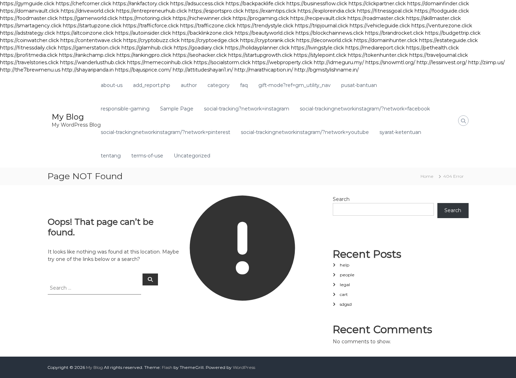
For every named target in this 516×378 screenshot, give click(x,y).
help (344, 265)
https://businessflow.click (316, 3)
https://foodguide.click (442, 11)
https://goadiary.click (199, 48)
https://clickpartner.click (377, 3)
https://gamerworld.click (88, 18)
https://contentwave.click (91, 40)
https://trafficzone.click (208, 25)
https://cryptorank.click (267, 40)
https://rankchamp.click (87, 55)
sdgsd (346, 304)
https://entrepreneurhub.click (151, 11)
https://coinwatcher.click (29, 40)
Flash (167, 367)
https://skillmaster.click (433, 18)
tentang (111, 156)
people (347, 274)
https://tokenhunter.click (378, 55)
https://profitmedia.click (29, 55)
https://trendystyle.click (265, 25)
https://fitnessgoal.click (385, 11)
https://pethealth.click (432, 48)
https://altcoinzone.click (85, 33)
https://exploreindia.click (327, 11)
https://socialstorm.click (222, 62)
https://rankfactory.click (141, 3)
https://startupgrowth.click (260, 55)
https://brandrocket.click (394, 33)
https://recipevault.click (318, 18)
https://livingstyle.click (317, 48)
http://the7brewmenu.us (30, 70)
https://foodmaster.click (29, 18)
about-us (112, 85)
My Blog (68, 117)
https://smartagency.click (30, 25)
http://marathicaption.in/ (263, 70)
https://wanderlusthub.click (93, 62)
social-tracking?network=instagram (246, 109)
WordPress (244, 367)
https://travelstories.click (29, 62)
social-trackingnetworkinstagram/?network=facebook (365, 109)
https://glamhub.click (146, 48)
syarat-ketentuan (400, 132)
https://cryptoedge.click (210, 40)
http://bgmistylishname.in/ (327, 70)
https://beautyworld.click (264, 33)
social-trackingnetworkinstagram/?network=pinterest (165, 132)
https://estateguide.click (448, 40)
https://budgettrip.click (453, 33)
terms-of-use (147, 156)
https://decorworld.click (324, 40)
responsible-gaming (125, 109)
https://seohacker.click (200, 55)
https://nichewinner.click (202, 18)
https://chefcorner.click (83, 3)
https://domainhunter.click (386, 40)
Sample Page (176, 109)
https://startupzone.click (92, 25)
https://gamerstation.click (89, 48)
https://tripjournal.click (321, 25)
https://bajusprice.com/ (143, 70)
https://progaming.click (261, 18)
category (218, 85)
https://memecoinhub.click (159, 62)
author (189, 85)
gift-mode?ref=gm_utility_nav (294, 85)
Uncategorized (192, 156)
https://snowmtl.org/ (390, 62)
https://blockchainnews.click (330, 33)
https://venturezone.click (441, 25)
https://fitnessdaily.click (28, 48)
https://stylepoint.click (320, 55)
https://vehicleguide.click (380, 25)
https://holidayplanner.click (257, 48)
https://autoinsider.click (143, 33)
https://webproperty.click (282, 62)
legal (345, 284)
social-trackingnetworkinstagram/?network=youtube (305, 132)
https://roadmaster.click (376, 18)
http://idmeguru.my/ (339, 62)
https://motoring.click (145, 18)
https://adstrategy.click (27, 33)
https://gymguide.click (27, 3)
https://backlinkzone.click (202, 33)
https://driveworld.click (88, 11)
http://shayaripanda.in (88, 70)
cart (344, 294)
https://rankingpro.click (144, 55)
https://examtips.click (270, 11)
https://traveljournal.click (438, 55)
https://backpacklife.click (255, 3)
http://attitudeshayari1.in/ (203, 70)
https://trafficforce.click (151, 25)
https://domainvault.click (29, 11)
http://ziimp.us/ (486, 62)
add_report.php (151, 85)
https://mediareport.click (375, 48)
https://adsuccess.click (197, 3)
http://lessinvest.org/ (442, 62)
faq (244, 85)
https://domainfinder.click (438, 3)
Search (341, 199)
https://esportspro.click (216, 11)
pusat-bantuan (359, 85)
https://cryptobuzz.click (151, 40)
